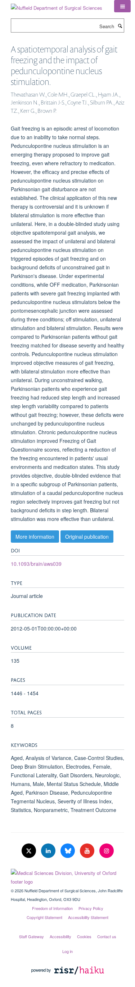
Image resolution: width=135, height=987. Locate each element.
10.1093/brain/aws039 (36, 563)
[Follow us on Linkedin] (49, 850)
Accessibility (60, 936)
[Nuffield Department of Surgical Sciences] (56, 5)
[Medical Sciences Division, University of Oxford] (67, 875)
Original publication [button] (87, 536)
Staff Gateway (31, 936)
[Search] (120, 26)
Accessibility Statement (88, 917)
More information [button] (34, 536)
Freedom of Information (52, 908)
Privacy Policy (90, 908)
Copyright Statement (44, 917)
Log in (67, 951)
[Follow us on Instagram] (106, 850)
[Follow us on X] (29, 850)
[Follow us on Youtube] (88, 850)
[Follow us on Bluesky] (68, 850)
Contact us (106, 936)
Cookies (84, 936)
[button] (122, 6)
